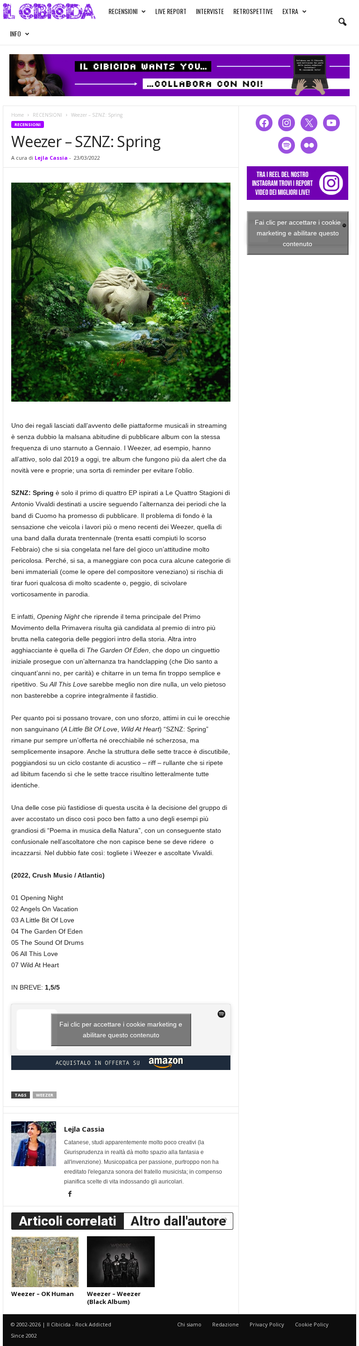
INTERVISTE (210, 11)
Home (17, 115)
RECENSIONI (122, 11)
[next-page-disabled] (225, 1219)
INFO (15, 33)
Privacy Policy (267, 1324)
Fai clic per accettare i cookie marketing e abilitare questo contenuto (120, 1029)
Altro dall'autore (178, 1221)
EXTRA (290, 11)
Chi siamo (189, 1324)
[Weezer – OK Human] (45, 1261)
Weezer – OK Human (42, 1293)
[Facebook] (69, 1194)
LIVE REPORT (171, 11)
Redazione (225, 1324)
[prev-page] (214, 1219)
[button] (342, 22)
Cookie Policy (312, 1324)
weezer (44, 1095)
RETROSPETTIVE (253, 11)
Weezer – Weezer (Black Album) (114, 1297)
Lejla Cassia (51, 157)
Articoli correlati (67, 1221)
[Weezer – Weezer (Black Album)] (121, 1261)
